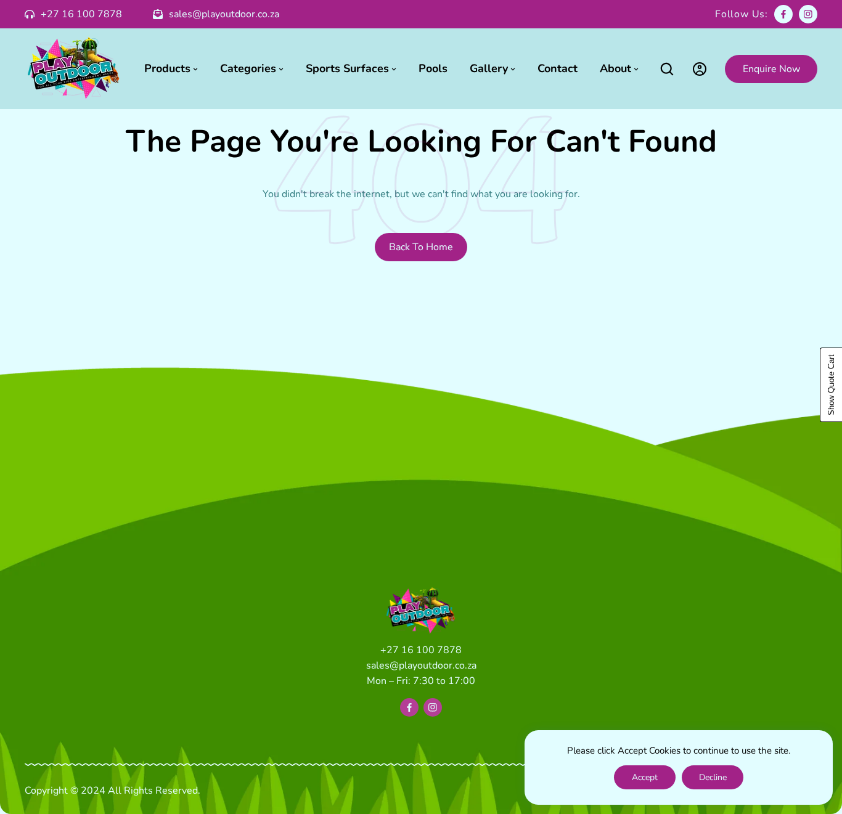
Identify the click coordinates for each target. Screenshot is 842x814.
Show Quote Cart (831, 384)
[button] (667, 69)
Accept (645, 777)
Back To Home (421, 247)
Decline (713, 777)
